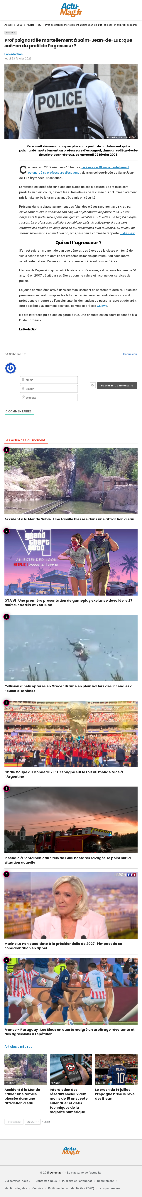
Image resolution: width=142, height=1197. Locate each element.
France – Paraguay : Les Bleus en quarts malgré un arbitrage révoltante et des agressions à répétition (69, 1031)
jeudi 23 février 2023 (18, 58)
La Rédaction (13, 54)
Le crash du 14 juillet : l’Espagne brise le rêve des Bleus (115, 1094)
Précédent (15, 1122)
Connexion (129, 354)
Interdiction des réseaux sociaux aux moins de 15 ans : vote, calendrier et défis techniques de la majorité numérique (69, 1100)
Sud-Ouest (127, 233)
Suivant (32, 1122)
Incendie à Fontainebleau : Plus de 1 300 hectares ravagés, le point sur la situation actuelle (67, 860)
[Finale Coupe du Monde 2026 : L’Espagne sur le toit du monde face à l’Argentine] (71, 734)
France (10, 32)
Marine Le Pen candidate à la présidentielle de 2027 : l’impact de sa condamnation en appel (63, 945)
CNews (102, 306)
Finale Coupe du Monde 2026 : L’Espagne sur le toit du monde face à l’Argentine (63, 774)
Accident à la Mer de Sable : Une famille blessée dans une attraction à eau (69, 519)
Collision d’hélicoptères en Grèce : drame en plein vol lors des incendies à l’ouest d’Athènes (68, 688)
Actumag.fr (57, 1172)
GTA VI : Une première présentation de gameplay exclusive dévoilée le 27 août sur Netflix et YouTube (68, 602)
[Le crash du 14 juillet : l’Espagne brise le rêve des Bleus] (116, 1069)
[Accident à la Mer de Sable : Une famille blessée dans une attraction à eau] (71, 481)
